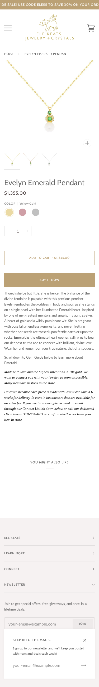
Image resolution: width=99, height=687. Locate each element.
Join (82, 624)
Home (9, 54)
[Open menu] (12, 28)
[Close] (87, 638)
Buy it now (49, 280)
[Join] (79, 665)
